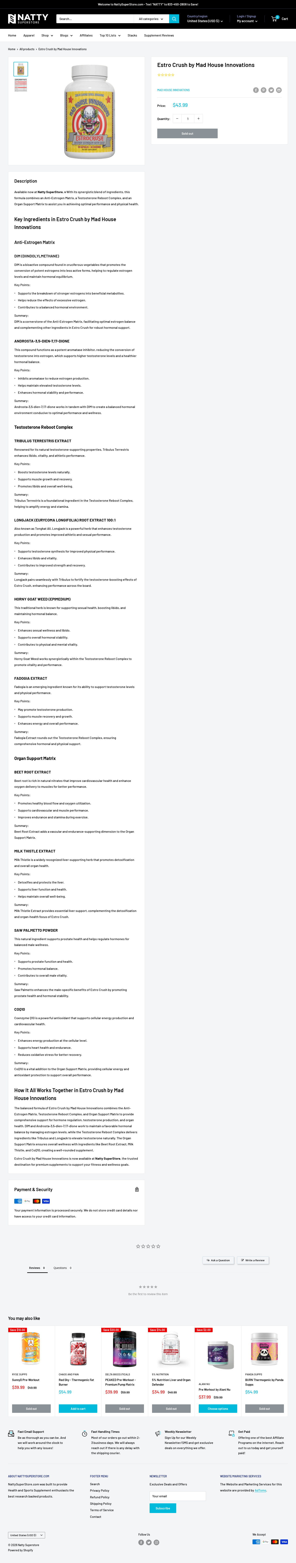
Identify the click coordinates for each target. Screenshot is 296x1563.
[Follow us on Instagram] (156, 1542)
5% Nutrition (160, 1374)
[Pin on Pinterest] (263, 90)
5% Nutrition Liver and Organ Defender (171, 1382)
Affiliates (86, 35)
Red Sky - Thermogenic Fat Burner (76, 1382)
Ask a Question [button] (220, 1260)
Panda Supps (253, 1374)
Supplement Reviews (159, 35)
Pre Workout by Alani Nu (214, 1389)
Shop (45, 35)
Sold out (187, 133)
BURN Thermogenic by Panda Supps (264, 1382)
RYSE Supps (19, 1374)
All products (27, 49)
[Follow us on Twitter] (149, 1542)
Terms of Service (102, 1510)
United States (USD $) (23, 1535)
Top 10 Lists (108, 35)
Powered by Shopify (20, 1550)
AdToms (260, 1490)
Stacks (132, 35)
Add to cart (78, 1408)
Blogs (64, 35)
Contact (95, 1516)
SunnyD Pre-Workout (25, 1380)
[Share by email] (279, 90)
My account (245, 21)
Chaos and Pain (69, 1374)
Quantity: (163, 119)
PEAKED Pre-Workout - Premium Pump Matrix (120, 1382)
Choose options (218, 1408)
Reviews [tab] (34, 1268)
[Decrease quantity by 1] (177, 118)
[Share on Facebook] (256, 90)
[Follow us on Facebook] (141, 1542)
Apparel (28, 35)
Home (12, 35)
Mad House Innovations (173, 90)
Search (95, 1484)
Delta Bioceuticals (117, 1374)
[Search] (174, 18)
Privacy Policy (99, 1490)
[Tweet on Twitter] (271, 90)
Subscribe (163, 1508)
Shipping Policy (101, 1503)
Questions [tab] (60, 1268)
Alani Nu (204, 1384)
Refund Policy (100, 1497)
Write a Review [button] (255, 1260)
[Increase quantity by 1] (198, 118)
